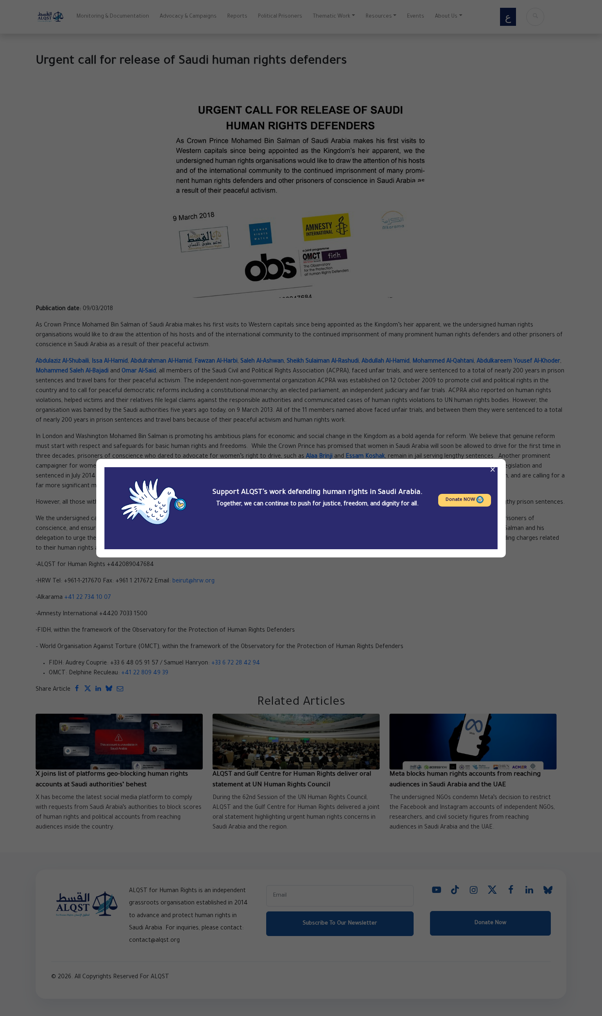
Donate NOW (461, 500)
